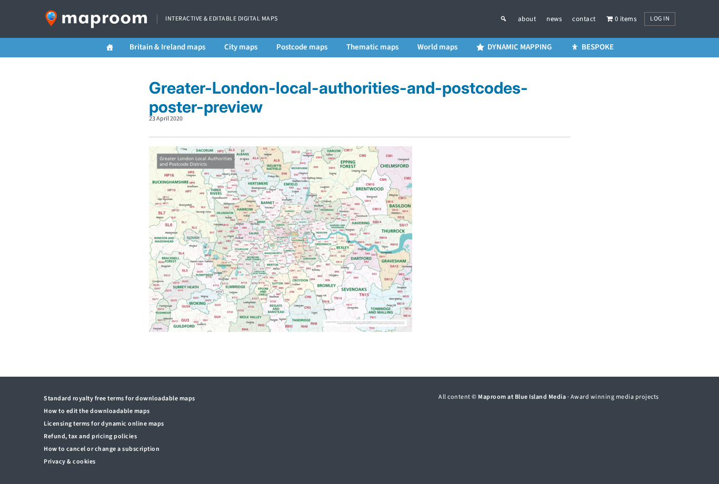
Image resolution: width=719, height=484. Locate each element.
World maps (437, 47)
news (554, 19)
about (527, 19)
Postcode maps (301, 47)
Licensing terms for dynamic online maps (104, 423)
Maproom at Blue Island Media (522, 396)
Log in (660, 18)
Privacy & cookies (70, 461)
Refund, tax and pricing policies (90, 436)
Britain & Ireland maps (167, 47)
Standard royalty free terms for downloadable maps (119, 398)
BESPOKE (598, 47)
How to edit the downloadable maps (97, 411)
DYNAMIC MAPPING (519, 47)
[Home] (110, 47)
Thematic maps (372, 47)
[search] (509, 19)
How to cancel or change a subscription (101, 449)
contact (584, 19)
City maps (240, 47)
